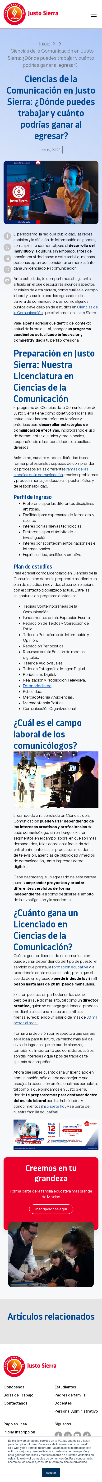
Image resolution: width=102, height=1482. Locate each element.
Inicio (45, 44)
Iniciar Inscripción (19, 1432)
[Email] (7, 281)
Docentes (63, 1403)
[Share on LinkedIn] (7, 258)
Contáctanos (16, 1403)
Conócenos (14, 1387)
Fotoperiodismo (37, 685)
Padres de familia (70, 1395)
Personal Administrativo (76, 1411)
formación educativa (70, 967)
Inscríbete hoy (54, 1106)
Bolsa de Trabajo (18, 1395)
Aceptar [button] (51, 1472)
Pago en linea (15, 1424)
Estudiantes (65, 1387)
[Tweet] (7, 247)
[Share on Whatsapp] (7, 269)
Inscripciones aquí (51, 1209)
